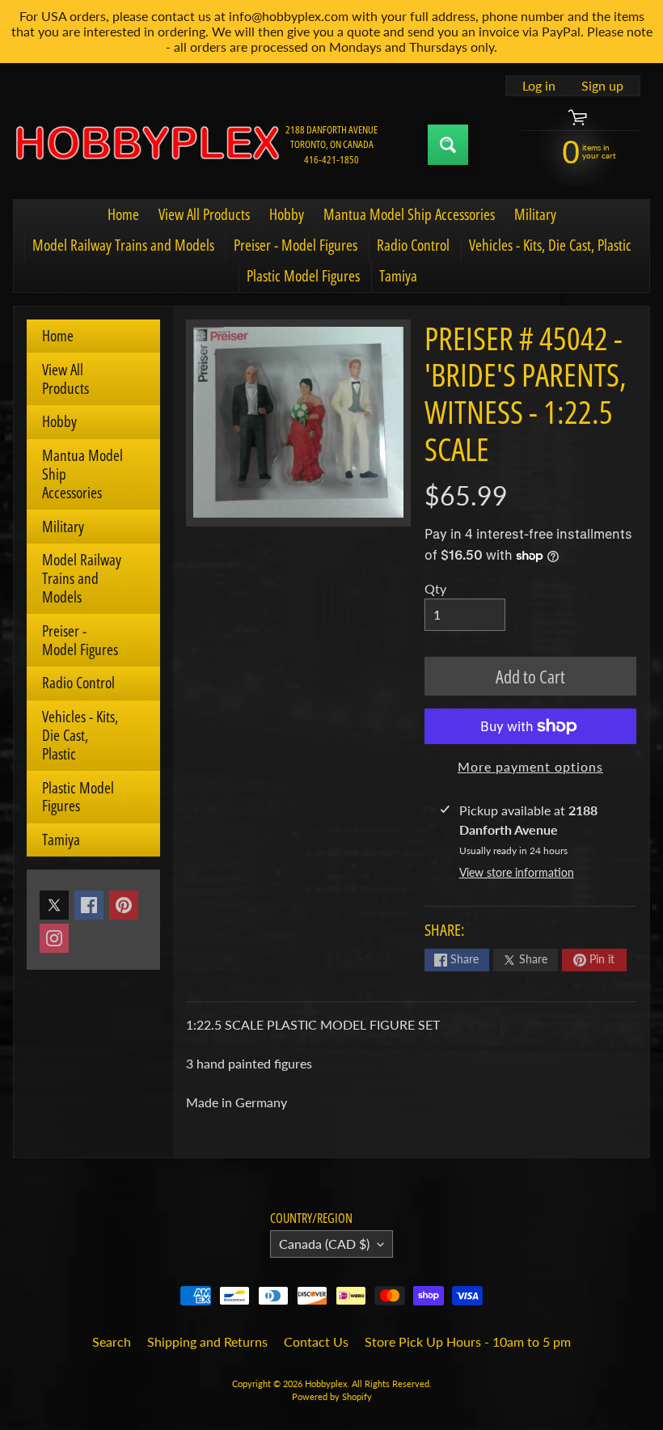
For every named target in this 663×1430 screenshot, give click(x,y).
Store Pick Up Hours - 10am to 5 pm (468, 1341)
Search (111, 1341)
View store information (516, 872)
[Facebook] (88, 905)
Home (123, 214)
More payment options (530, 766)
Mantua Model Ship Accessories (409, 214)
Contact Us (316, 1341)
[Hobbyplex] (146, 144)
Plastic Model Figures (303, 275)
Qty (435, 588)
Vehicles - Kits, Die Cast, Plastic (550, 245)
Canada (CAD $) (324, 1243)
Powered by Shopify (332, 1396)
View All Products (204, 214)
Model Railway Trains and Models (123, 245)
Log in (538, 85)
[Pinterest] (123, 905)
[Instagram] (54, 938)
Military (535, 214)
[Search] (448, 145)
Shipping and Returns (207, 1341)
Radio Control (413, 245)
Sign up (602, 85)
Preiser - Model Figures (295, 245)
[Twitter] (54, 905)
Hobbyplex (326, 1383)
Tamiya (398, 275)
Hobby (286, 214)
